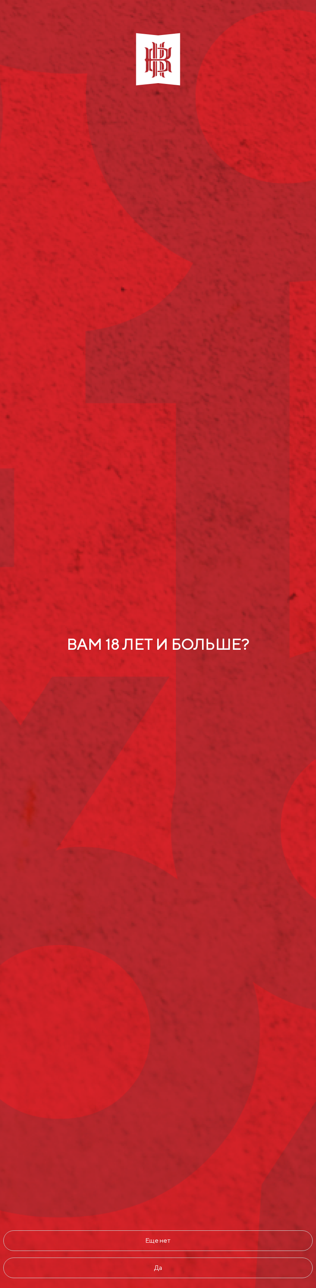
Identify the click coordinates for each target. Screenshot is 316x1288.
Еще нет (158, 1240)
